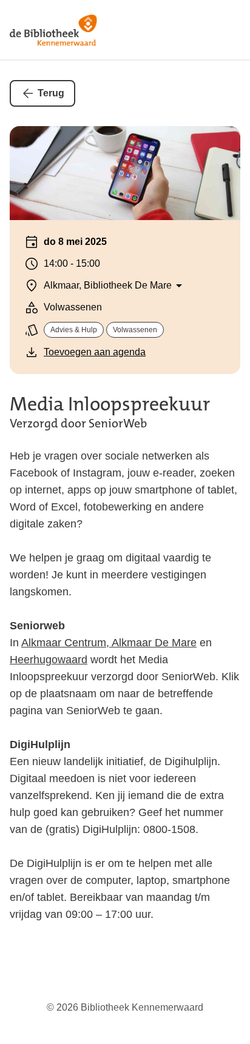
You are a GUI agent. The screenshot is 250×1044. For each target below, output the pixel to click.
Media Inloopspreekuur (110, 404)
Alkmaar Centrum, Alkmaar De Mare (109, 643)
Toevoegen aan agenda (95, 352)
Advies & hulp (73, 330)
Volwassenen (135, 330)
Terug (51, 93)
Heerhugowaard (48, 660)
